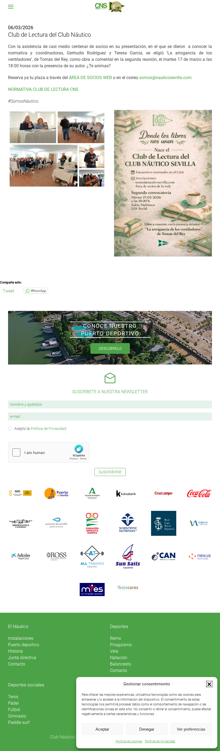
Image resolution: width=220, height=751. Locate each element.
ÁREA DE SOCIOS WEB (90, 77)
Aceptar (102, 729)
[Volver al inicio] (110, 6)
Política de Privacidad (48, 428)
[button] (209, 684)
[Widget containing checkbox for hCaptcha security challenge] (48, 452)
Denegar (146, 729)
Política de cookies (129, 741)
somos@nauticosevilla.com (165, 77)
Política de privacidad (160, 741)
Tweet (8, 290)
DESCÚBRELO (110, 348)
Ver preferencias (191, 729)
